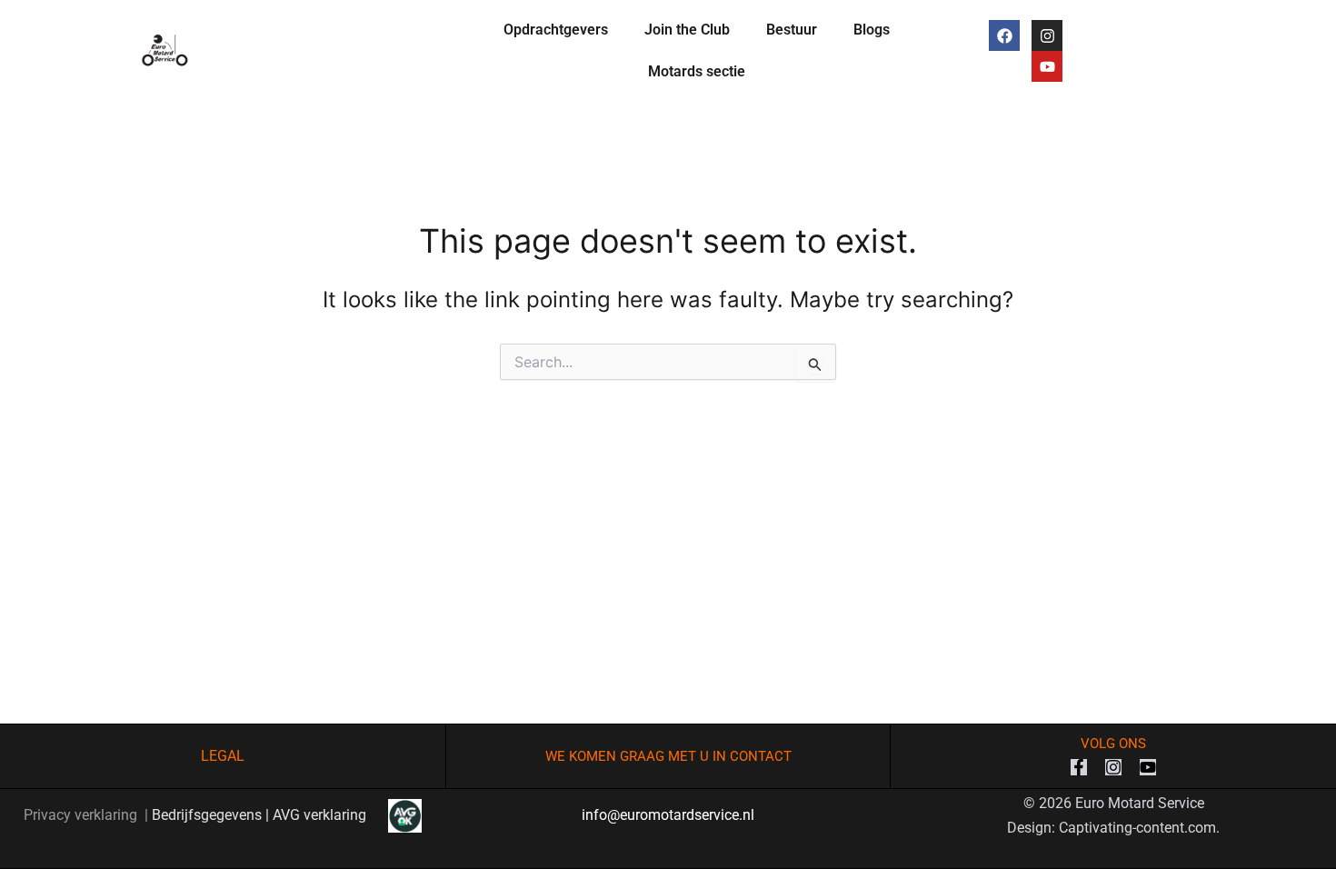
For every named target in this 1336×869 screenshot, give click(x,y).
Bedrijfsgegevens (207, 815)
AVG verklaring (330, 815)
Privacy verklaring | (88, 815)
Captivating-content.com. (1139, 827)
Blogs (871, 29)
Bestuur (791, 29)
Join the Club (687, 29)
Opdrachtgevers (555, 29)
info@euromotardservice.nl (668, 815)
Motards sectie (696, 71)
